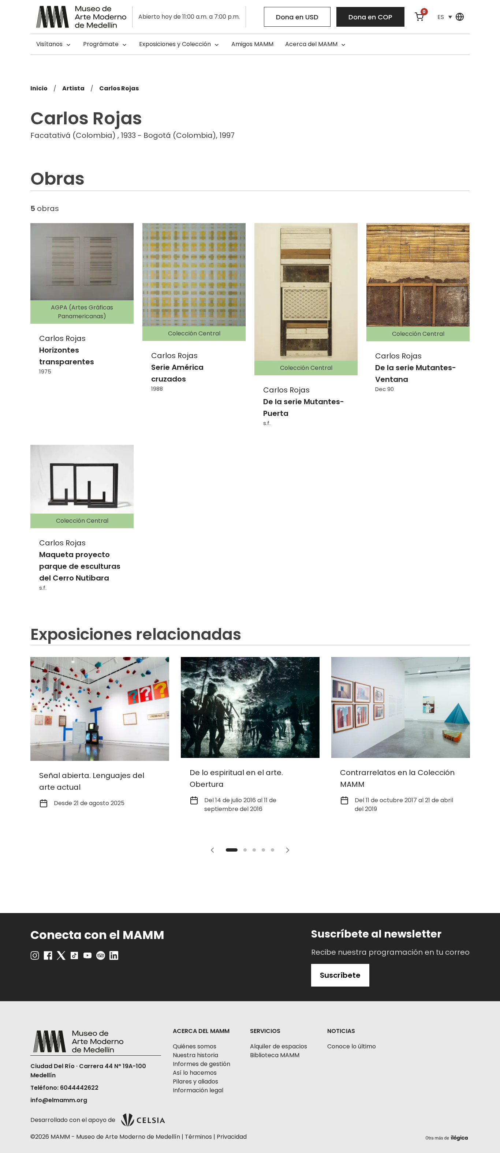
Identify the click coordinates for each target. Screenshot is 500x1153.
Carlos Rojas (119, 88)
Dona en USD (297, 17)
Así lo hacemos (195, 1073)
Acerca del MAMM (311, 44)
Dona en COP (370, 17)
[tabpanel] (99, 736)
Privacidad (232, 1137)
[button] (445, 17)
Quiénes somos (194, 1046)
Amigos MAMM (252, 44)
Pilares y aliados (195, 1081)
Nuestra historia (195, 1055)
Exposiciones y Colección (175, 44)
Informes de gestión (201, 1064)
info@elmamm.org (58, 1100)
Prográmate (101, 44)
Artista (73, 88)
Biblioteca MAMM (274, 1055)
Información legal (198, 1090)
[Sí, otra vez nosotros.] (448, 1137)
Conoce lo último (351, 1046)
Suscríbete (340, 975)
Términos (198, 1137)
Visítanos (49, 44)
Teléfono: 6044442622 (64, 1087)
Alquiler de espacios (278, 1046)
